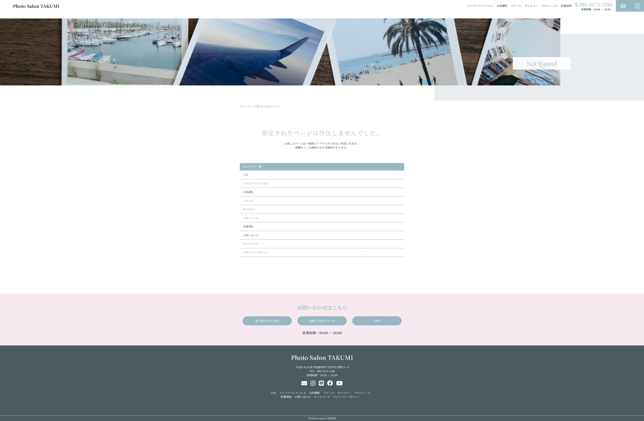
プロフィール (549, 6)
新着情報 (566, 6)
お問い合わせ (250, 235)
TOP (242, 106)
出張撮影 (502, 6)
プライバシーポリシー (255, 252)
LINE (376, 321)
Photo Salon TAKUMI (322, 357)
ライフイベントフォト (480, 6)
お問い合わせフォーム (322, 321)
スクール (516, 6)
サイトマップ (250, 243)
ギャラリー (531, 6)
